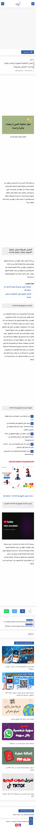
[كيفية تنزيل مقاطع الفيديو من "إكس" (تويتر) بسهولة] (18, 654)
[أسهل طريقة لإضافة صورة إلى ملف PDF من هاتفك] (18, 755)
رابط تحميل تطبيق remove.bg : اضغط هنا (18, 496)
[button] (22, 611)
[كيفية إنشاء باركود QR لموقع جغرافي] (18, 707)
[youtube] (16, 825)
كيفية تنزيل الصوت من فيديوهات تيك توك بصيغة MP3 (18, 795)
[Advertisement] (18, 29)
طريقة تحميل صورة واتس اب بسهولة (22, 743)
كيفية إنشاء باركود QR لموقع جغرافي (22, 719)
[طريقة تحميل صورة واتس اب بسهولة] (18, 731)
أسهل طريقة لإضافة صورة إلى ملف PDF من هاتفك (20, 769)
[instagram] (19, 825)
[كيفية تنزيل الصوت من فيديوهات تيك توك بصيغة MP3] (18, 782)
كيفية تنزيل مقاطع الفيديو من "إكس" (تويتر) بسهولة (20, 668)
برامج (31, 60)
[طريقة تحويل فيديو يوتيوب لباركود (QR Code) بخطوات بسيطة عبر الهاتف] (18, 681)
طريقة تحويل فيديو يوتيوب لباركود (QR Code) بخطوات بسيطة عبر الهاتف (19, 694)
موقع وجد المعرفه (11, 821)
